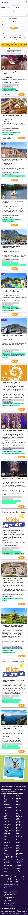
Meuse (17, 847)
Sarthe (17, 857)
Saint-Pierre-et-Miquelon (9, 857)
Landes (5, 836)
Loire (5, 838)
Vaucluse (6, 868)
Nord (17, 850)
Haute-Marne (7, 825)
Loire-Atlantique (19, 838)
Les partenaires (7, 885)
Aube (5, 801)
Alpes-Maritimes (20, 629)
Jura (5, 834)
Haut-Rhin (6, 822)
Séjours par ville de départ (9, 894)
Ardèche (5, 799)
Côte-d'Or (18, 810)
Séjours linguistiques (8, 898)
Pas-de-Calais (19, 853)
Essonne (18, 815)
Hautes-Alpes (7, 828)
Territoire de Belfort (8, 865)
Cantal (5, 806)
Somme (18, 862)
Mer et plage (11, 134)
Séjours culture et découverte (8, 399)
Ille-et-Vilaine (6, 831)
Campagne (16, 90)
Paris (5, 853)
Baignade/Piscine (6, 263)
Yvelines (18, 871)
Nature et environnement (7, 90)
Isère (17, 833)
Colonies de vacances (9, 897)
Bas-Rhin (18, 803)
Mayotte (18, 845)
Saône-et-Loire (19, 859)
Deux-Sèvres (19, 812)
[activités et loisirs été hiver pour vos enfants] (5, 2)
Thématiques (7, 895)
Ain (4, 795)
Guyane (18, 821)
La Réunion (18, 834)
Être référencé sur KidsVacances (11, 884)
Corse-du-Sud (19, 809)
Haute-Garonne (7, 824)
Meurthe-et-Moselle (8, 847)
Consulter (21, 94)
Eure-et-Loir (19, 816)
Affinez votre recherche (14, 51)
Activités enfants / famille (7, 86)
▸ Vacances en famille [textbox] (18, 15)
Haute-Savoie (19, 825)
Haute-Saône (7, 827)
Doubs (17, 813)
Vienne (5, 870)
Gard (8, 77)
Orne (17, 851)
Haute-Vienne (19, 827)
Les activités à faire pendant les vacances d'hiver (14, 879)
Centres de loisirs (6, 696)
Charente (18, 806)
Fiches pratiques (12, 910)
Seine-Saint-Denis (20, 860)
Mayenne (6, 845)
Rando (4, 176)
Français (21, 598)
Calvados (18, 804)
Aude (17, 801)
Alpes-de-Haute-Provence (9, 798)
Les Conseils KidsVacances (10, 882)
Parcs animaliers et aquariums (8, 652)
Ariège (17, 799)
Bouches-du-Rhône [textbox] (17, 18)
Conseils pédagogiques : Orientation (18, 913)
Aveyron (5, 803)
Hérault (17, 482)
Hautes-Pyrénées (20, 828)
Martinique (18, 844)
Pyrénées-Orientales (8, 856)
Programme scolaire (10, 911)
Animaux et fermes (11, 88)
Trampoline (5, 355)
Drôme (5, 815)
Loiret (5, 839)
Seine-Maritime (7, 860)
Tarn (5, 864)
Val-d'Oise (18, 865)
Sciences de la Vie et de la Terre (14, 405)
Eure (5, 816)
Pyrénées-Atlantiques (21, 854)
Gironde (18, 819)
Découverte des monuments (8, 453)
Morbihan (6, 848)
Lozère (17, 841)
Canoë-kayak (13, 353)
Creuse (5, 810)
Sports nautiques (6, 219)
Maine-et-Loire (7, 842)
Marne (5, 844)
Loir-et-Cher (19, 836)
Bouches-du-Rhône (8, 804)
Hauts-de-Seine (7, 830)
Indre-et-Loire (7, 833)
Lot (17, 839)
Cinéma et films (17, 747)
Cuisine (17, 701)
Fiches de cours (4, 910)
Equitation (5, 88)
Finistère (6, 818)
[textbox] (14, 12)
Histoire (22, 176)
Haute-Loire (19, 824)
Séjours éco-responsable (7, 499)
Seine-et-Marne (7, 862)
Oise (5, 851)
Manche (18, 842)
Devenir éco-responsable (8, 403)
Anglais (4, 598)
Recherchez (13, 27)
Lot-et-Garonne (7, 841)
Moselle (18, 848)
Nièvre (5, 850)
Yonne (5, 871)
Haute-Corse (19, 822)
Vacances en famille (7, 84)
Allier (5, 796)
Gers (5, 819)
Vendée (18, 868)
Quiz (18, 910)
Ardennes (18, 798)
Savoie (5, 859)
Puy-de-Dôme (7, 854)
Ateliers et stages (15, 84)
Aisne (17, 795)
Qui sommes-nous (8, 878)
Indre (17, 831)
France (5, 77)
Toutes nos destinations (9, 892)
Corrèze (5, 809)
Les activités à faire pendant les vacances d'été (14, 881)
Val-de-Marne (7, 867)
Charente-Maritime (8, 807)
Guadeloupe (6, 821)
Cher (17, 807)
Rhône (17, 856)
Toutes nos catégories (8, 904)
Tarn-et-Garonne (20, 864)
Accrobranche (5, 132)
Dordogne (6, 813)
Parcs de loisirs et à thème (15, 132)
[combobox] (14, 12)
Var (8, 120)
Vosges (18, 870)
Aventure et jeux (10, 176)
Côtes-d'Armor (7, 812)
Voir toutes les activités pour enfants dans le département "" (14, 45)
